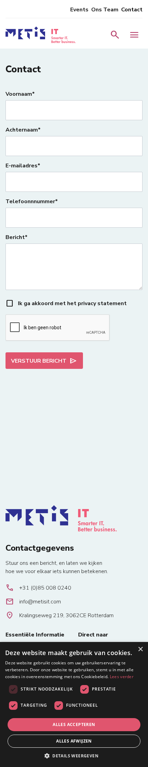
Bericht (15, 237)
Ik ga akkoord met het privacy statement (72, 303)
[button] (74, 755)
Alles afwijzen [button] (74, 741)
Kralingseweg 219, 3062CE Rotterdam (60, 615)
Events (79, 9)
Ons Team (104, 9)
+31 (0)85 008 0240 (38, 588)
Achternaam (22, 130)
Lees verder (122, 677)
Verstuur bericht (44, 361)
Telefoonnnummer (30, 201)
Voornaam (19, 94)
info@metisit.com (33, 602)
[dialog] (74, 704)
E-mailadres (22, 165)
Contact (131, 9)
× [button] (140, 649)
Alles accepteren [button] (74, 724)
